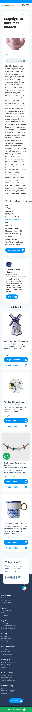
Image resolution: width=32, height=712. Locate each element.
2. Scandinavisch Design (8, 626)
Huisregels (5, 660)
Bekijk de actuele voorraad (15, 219)
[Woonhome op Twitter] (19, 577)
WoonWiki (4, 641)
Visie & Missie (5, 649)
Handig (4, 634)
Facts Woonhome (6, 678)
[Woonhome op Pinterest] (11, 577)
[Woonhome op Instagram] (7, 577)
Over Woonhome (8, 647)
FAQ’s (3, 688)
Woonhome (7, 14)
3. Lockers (4, 615)
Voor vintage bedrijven (8, 680)
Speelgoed (22, 14)
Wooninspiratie (6, 639)
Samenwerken (5, 693)
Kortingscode (5, 636)
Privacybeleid (5, 665)
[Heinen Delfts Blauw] (9, 264)
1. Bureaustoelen (6, 611)
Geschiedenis (5, 652)
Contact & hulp (7, 686)
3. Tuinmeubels (6, 603)
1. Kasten (4, 598)
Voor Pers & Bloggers (7, 691)
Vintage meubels (6, 654)
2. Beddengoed (6, 600)
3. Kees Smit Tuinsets (8, 628)
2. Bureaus (4, 613)
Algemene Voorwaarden (9, 662)
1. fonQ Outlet (5, 623)
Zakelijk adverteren (7, 675)
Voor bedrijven (7, 673)
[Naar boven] (23, 583)
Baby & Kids (15, 14)
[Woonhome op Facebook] (15, 577)
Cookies (3, 667)
